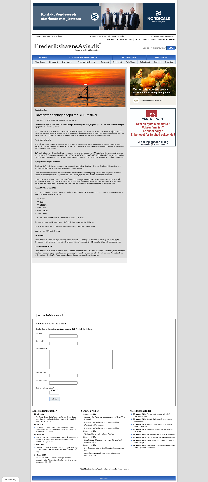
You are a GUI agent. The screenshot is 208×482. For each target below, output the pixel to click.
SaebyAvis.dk (161, 57)
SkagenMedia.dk (159, 36)
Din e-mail (40, 341)
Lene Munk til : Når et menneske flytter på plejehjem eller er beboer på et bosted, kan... (57, 439)
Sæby (42, 199)
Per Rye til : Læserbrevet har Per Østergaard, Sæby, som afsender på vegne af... (56, 429)
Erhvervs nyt (67, 62)
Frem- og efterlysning (86, 62)
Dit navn (39, 333)
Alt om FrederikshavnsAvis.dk (83, 57)
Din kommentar (41, 349)
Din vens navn (41, 373)
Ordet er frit (117, 62)
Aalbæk (45, 210)
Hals (44, 207)
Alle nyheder (40, 62)
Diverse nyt (53, 62)
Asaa (45, 213)
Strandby (43, 205)
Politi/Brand (130, 62)
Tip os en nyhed (142, 40)
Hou (41, 202)
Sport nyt (157, 62)
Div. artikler (169, 62)
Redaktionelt (145, 62)
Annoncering (126, 40)
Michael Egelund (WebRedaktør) (65, 120)
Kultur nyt (105, 62)
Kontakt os (112, 40)
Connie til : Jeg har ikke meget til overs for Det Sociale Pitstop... (57, 450)
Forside (43, 57)
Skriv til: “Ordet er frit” (163, 40)
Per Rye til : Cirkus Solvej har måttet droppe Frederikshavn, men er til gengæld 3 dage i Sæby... (56, 419)
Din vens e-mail (42, 380)
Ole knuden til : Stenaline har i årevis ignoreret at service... (56, 460)
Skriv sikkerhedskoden (45, 388)
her (58, 231)
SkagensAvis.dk (129, 57)
